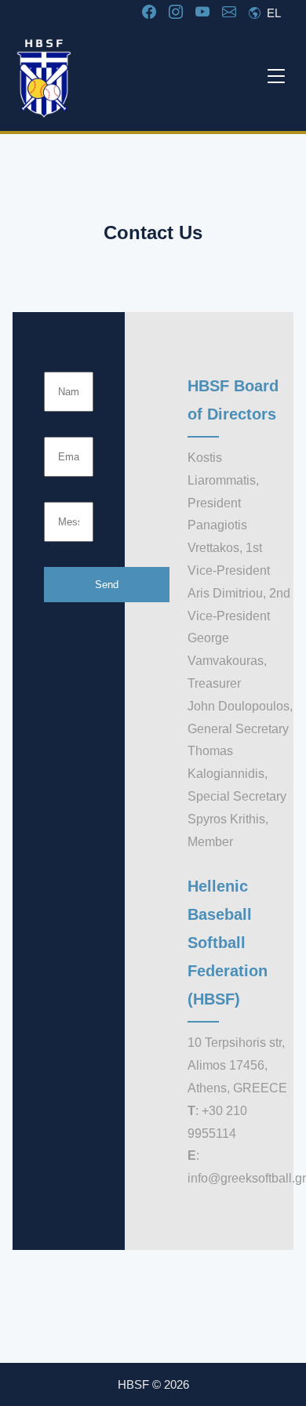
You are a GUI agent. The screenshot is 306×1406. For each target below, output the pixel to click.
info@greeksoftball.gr (247, 1178)
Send (106, 584)
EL (272, 13)
